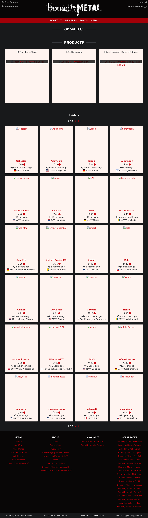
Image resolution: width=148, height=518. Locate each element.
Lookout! (56, 20)
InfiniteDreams (127, 359)
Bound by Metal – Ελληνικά (129, 452)
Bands (83, 20)
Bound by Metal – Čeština (129, 445)
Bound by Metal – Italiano (130, 470)
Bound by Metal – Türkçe (129, 503)
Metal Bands (18, 449)
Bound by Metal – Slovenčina (129, 496)
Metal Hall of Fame (19, 452)
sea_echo (21, 409)
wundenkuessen (21, 359)
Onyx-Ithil (56, 309)
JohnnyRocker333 (56, 260)
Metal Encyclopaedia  (18, 463)
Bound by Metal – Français (129, 463)
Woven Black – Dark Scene (55, 516)
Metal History (18, 456)
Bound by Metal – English (92, 441)
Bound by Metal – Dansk (129, 449)
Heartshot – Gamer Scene (92, 516)
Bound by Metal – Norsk (129, 477)
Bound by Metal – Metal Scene (19, 516)
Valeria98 (92, 409)
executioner (126, 409)
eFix (91, 210)
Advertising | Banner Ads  (55, 456)
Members (71, 20)
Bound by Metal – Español (129, 456)
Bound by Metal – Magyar (129, 467)
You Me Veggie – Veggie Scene (129, 516)
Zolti (126, 260)
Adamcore (56, 160)
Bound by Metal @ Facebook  (55, 467)
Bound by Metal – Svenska (129, 499)
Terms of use (55, 445)
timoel (91, 260)
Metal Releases (18, 460)
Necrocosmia (21, 210)
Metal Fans (18, 445)
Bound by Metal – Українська (129, 506)
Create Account (135, 6)
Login (141, 2)
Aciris (92, 359)
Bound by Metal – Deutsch (92, 445)
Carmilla (91, 309)
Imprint (55, 441)
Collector (21, 160)
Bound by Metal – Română (129, 488)
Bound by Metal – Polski (129, 481)
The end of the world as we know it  (55, 470)
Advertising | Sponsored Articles (56, 452)
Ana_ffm (21, 260)
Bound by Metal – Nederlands (129, 474)
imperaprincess (56, 409)
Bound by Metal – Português (129, 485)
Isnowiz (56, 210)
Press (55, 460)
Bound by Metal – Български (129, 441)
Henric (126, 309)
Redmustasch (126, 210)
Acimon (21, 309)
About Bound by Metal (55, 463)
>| (79, 120)
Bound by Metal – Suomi (129, 460)
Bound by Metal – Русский (129, 492)
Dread (91, 160)
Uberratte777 (56, 359)
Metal (94, 20)
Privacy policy (55, 449)
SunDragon (127, 160)
